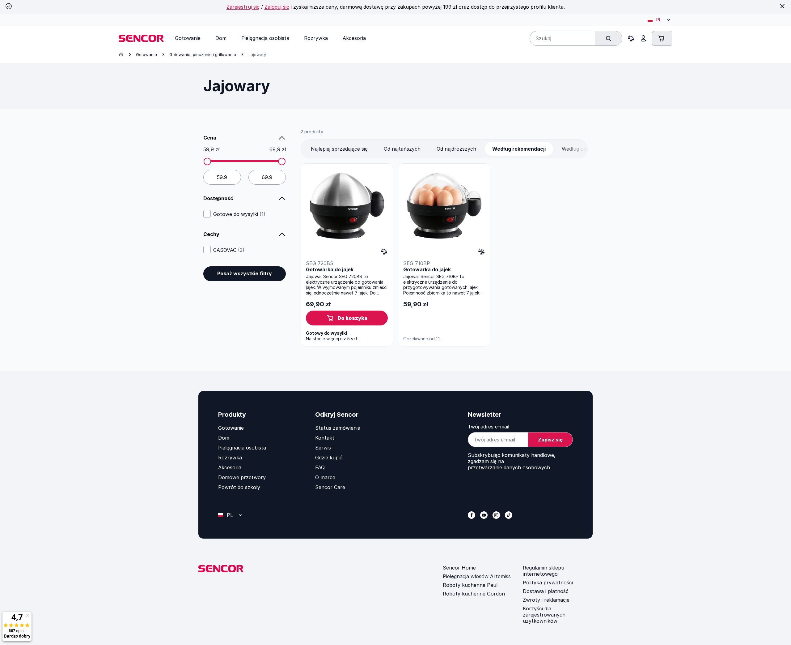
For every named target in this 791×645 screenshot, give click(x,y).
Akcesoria (229, 467)
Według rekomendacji (519, 149)
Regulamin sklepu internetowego (543, 571)
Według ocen (577, 149)
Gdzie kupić (328, 457)
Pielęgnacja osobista (242, 448)
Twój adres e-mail (488, 427)
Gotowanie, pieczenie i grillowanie (202, 54)
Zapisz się (550, 439)
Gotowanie (146, 54)
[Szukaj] (608, 38)
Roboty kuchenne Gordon (474, 594)
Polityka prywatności (548, 582)
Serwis (323, 448)
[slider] (207, 161)
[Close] (782, 6)
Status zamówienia (337, 428)
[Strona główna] (121, 54)
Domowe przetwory (242, 477)
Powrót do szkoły (239, 487)
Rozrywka (230, 457)
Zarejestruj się (243, 7)
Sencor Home (459, 568)
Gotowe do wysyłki (239, 214)
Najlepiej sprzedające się (339, 149)
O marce (325, 477)
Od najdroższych (456, 149)
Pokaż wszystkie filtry (244, 273)
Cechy (211, 234)
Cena (209, 138)
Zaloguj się (276, 7)
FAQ (320, 467)
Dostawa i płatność (546, 591)
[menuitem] (188, 38)
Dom (223, 438)
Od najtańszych (402, 149)
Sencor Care (330, 487)
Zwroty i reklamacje (546, 600)
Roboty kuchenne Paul (470, 585)
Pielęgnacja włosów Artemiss (477, 576)
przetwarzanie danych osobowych (509, 467)
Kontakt (324, 438)
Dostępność (218, 198)
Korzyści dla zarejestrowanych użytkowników (544, 614)
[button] (347, 318)
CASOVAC (228, 250)
